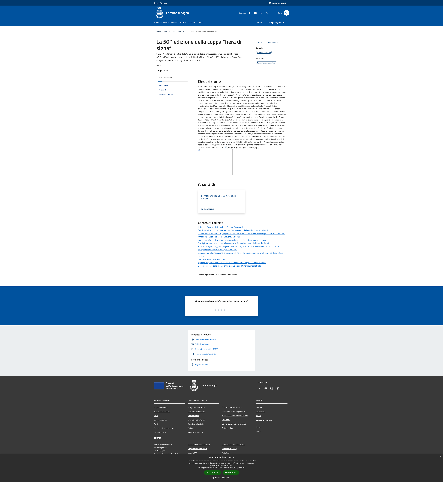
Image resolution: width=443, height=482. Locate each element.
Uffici (156, 415)
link (243, 468)
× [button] (440, 456)
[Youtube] (254, 12)
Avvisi (258, 415)
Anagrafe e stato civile (196, 407)
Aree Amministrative (162, 411)
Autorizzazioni (227, 428)
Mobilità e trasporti (195, 432)
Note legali (226, 452)
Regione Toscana (160, 3)
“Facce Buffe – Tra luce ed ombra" (212, 259)
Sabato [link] (200, 86)
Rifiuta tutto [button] (230, 472)
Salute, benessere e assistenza (234, 423)
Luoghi (258, 427)
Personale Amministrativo (164, 428)
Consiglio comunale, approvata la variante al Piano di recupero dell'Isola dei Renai (233, 243)
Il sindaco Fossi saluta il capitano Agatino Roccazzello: (221, 227)
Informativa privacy (229, 448)
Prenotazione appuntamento (199, 444)
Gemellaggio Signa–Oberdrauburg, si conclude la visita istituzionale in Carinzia (232, 240)
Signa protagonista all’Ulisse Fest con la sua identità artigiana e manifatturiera (232, 262)
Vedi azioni (272, 42)
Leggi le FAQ (193, 452)
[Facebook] (248, 12)
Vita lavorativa (193, 415)
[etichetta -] (224, 310)
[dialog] (221, 468)
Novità (167, 31)
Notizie (259, 407)
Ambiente (226, 419)
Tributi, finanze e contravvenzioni (235, 415)
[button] (221, 477)
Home (158, 31)
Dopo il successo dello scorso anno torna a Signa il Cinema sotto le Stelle (229, 265)
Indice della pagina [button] (165, 78)
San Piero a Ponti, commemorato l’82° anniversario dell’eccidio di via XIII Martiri (233, 230)
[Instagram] (260, 12)
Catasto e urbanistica (196, 424)
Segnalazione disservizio (197, 448)
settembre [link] (209, 86)
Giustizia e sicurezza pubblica (233, 411)
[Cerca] (286, 13)
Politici (156, 424)
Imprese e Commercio (196, 419)
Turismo (191, 428)
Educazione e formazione (231, 407)
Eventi (258, 431)
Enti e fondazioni (160, 419)
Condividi (260, 42)
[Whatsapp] (266, 12)
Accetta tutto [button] (212, 472)
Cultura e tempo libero (196, 411)
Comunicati (176, 31)
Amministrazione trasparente (233, 444)
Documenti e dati (160, 432)
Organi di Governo (161, 407)
